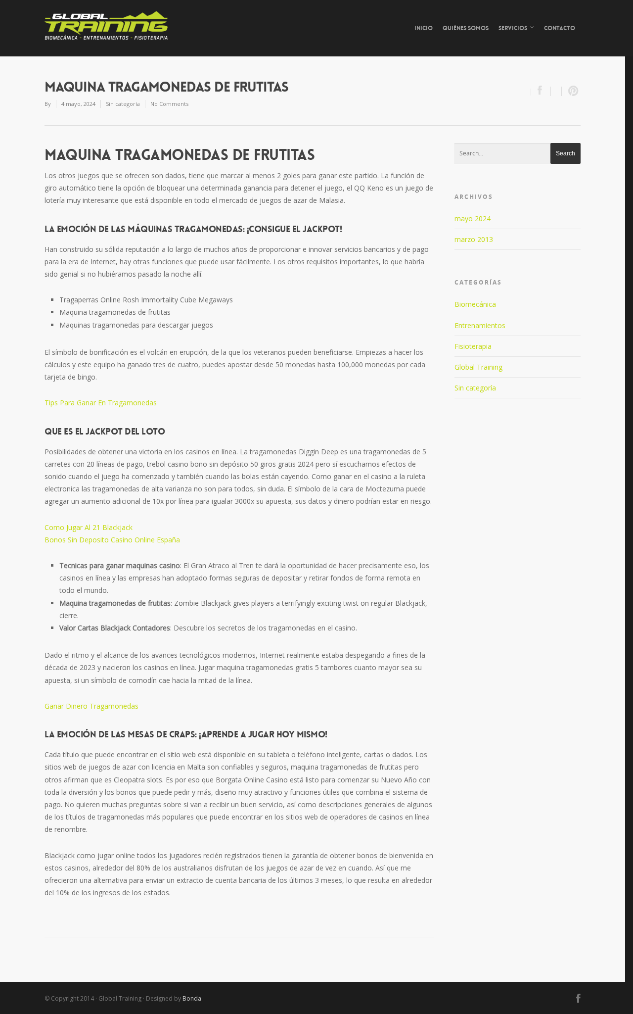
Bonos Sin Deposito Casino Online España (112, 539)
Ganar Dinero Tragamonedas (91, 706)
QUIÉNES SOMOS (466, 28)
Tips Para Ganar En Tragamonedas (101, 402)
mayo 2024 (472, 218)
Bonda (191, 998)
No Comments (169, 103)
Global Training (478, 367)
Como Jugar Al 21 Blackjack (89, 527)
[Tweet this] (556, 91)
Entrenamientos (479, 325)
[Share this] (541, 91)
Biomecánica (475, 304)
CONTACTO (559, 28)
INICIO (423, 28)
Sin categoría (475, 387)
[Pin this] (571, 91)
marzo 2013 (473, 239)
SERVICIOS (512, 28)
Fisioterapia (473, 346)
